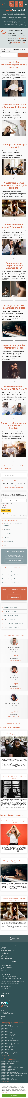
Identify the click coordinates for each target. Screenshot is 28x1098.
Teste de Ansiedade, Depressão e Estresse (13, 524)
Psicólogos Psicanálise (6, 1070)
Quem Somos (4, 948)
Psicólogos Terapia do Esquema (9, 1079)
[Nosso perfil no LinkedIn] (2, 996)
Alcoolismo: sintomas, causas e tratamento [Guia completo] (14, 185)
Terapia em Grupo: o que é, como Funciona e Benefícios (14, 425)
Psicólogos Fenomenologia (7, 1063)
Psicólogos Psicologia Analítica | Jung (10, 1072)
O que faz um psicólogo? (10, 611)
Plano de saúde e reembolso (11, 627)
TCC (5, 545)
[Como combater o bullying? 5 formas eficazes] (14, 247)
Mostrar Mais (5, 1055)
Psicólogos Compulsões (7, 1032)
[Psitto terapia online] (14, 938)
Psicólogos (3, 947)
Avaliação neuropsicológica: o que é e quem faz (14, 64)
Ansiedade (7, 529)
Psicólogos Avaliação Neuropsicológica (10, 1026)
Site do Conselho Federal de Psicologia (10, 983)
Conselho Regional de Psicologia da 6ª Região (12, 981)
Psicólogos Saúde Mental (7, 1049)
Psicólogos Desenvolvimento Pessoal (10, 1040)
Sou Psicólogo (4, 988)
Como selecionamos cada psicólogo (14, 487)
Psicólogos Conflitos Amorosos (8, 1034)
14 (1, 468)
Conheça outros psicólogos (13, 723)
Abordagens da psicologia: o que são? (14, 145)
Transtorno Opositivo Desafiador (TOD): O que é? (14, 387)
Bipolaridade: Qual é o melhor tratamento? (14, 346)
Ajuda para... (4, 970)
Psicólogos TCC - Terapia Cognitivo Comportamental (14, 1073)
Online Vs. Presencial (9, 619)
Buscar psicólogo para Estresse (10, 579)
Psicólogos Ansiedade (6, 1025)
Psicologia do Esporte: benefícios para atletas (14, 306)
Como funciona (5, 953)
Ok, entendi (14, 1095)
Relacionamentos (8, 533)
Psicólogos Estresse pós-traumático (10, 1043)
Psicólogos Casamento (6, 1029)
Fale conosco (4, 964)
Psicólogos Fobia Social (6, 1044)
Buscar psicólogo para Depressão (11, 582)
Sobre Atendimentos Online (7, 950)
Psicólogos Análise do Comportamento (10, 1061)
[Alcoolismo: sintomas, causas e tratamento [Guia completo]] (14, 208)
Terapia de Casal (8, 541)
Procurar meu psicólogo (7, 968)
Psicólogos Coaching (6, 1031)
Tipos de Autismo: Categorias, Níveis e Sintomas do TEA (14, 265)
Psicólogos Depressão (6, 1037)
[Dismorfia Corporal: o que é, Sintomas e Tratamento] (14, 128)
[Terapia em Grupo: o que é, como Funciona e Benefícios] (14, 449)
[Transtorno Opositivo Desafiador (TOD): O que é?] (14, 408)
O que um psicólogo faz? (7, 967)
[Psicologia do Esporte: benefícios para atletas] (14, 329)
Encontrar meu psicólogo (10, 607)
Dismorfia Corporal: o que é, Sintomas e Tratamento (14, 105)
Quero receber (6, 510)
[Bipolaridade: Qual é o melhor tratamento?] (14, 370)
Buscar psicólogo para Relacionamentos (13, 575)
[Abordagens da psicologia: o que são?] (14, 167)
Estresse (6, 537)
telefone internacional (8, 503)
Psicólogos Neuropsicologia (8, 1069)
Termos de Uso (4, 957)
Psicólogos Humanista (6, 1066)
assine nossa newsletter (17, 42)
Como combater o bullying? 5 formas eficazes (14, 225)
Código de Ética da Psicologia (8, 976)
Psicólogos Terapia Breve (7, 1078)
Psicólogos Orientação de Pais (8, 1046)
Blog (2, 955)
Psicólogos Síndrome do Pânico (8, 1053)
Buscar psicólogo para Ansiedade (11, 571)
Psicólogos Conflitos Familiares (8, 1035)
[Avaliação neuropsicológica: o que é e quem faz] (14, 88)
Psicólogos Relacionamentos (8, 1047)
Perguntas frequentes (6, 965)
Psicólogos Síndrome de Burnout (9, 1052)
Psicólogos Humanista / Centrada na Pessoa (12, 1067)
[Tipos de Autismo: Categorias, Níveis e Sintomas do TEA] (14, 289)
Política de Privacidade (22, 515)
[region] (14, 1090)
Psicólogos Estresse (6, 1041)
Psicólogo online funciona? (11, 615)
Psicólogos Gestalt (5, 1064)
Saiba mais (4, 1092)
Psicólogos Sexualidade (6, 1050)
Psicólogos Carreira (6, 1028)
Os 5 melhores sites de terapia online (14, 623)
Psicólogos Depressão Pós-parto (9, 1038)
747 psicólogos (22, 38)
